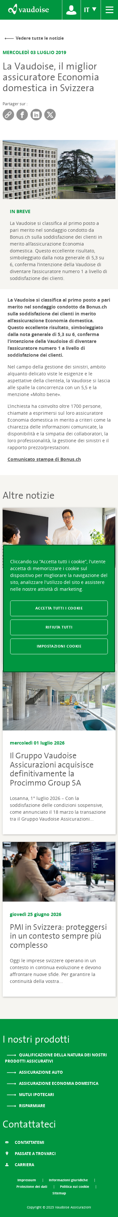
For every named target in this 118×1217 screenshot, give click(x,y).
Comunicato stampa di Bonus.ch (44, 459)
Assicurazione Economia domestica (58, 1083)
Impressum (27, 1180)
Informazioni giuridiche (69, 1180)
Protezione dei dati (32, 1186)
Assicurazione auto (40, 1072)
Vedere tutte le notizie (40, 38)
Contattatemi (29, 1142)
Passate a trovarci (35, 1153)
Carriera (24, 1164)
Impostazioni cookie (59, 645)
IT (87, 9)
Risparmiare (31, 1105)
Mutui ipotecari (36, 1094)
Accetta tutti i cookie (59, 608)
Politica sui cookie (75, 1186)
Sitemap (59, 1193)
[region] (59, 608)
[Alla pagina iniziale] (28, 10)
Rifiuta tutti (59, 627)
